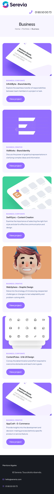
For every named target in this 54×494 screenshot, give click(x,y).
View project (15, 99)
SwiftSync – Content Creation (20, 217)
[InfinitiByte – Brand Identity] (27, 59)
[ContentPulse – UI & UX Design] (27, 332)
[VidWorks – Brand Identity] (27, 125)
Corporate (20, 80)
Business (10, 80)
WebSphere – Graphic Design (19, 287)
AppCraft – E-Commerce (18, 423)
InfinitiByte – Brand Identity (18, 84)
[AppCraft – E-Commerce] (27, 399)
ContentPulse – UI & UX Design (20, 357)
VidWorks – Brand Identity (18, 150)
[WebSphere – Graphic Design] (27, 262)
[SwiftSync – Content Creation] (27, 192)
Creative (18, 147)
